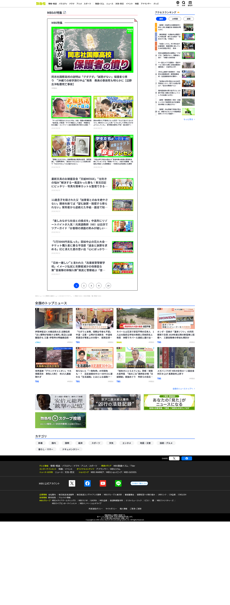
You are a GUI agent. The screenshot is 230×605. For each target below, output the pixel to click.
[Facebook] (186, 458)
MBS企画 (103, 500)
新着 (40, 443)
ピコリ (146, 500)
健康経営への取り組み (146, 494)
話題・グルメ (166, 443)
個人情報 (123, 508)
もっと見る (188, 119)
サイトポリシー (111, 508)
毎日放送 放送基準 (66, 494)
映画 (137, 3)
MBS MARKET (97, 472)
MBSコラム (115, 468)
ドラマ (71, 3)
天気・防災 (119, 3)
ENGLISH (182, 494)
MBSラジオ (83, 500)
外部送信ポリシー (96, 508)
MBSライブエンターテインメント (64, 503)
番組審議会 (129, 494)
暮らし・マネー (45, 449)
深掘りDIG (78, 296)
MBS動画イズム (121, 465)
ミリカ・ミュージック (134, 500)
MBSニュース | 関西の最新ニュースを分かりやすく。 (54, 296)
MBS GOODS (130, 472)
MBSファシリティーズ (165, 500)
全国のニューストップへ (183, 388)
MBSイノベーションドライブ (90, 503)
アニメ (79, 3)
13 (108, 285)
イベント (129, 3)
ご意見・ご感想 (135, 508)
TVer (132, 465)
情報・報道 (52, 3)
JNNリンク (162, 494)
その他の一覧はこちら (139, 483)
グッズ (156, 3)
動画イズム (99, 3)
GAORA (93, 500)
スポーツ (87, 3)
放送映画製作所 (116, 500)
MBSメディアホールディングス (64, 500)
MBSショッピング (114, 472)
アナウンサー (146, 3)
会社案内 (52, 494)
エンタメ (126, 443)
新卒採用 (52, 497)
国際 (67, 443)
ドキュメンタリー (70, 449)
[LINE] (118, 483)
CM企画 (172, 494)
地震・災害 (145, 443)
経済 (80, 443)
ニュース (109, 3)
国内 (54, 443)
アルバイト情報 (65, 497)
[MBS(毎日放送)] (40, 3)
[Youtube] (103, 483)
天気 (111, 443)
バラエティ (63, 3)
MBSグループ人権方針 (113, 494)
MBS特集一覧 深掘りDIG (92, 296)
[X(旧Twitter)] (174, 458)
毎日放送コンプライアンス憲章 (89, 494)
